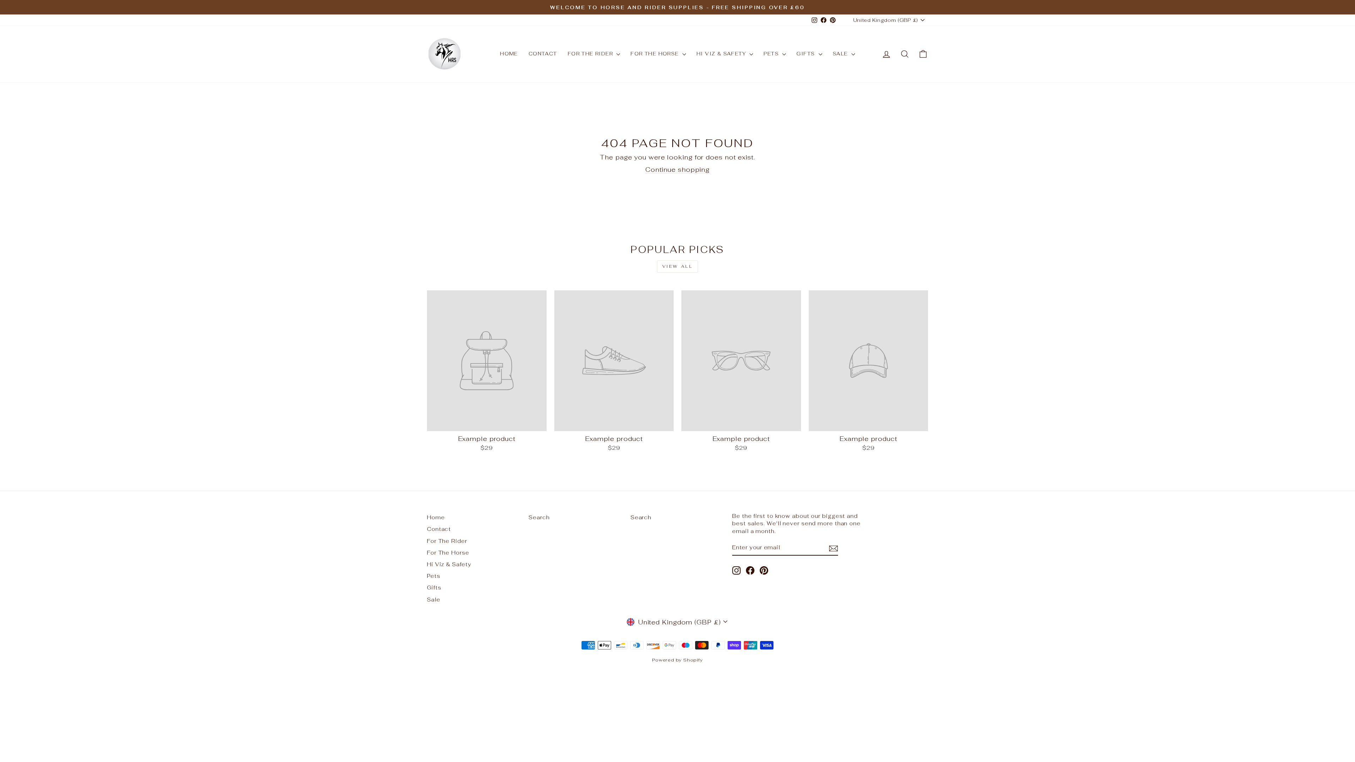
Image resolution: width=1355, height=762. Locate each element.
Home (509, 53)
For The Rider (591, 53)
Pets (772, 53)
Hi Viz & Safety (722, 53)
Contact (543, 53)
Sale (841, 53)
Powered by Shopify (677, 660)
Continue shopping (677, 169)
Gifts (806, 53)
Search (539, 517)
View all (677, 266)
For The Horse (656, 53)
